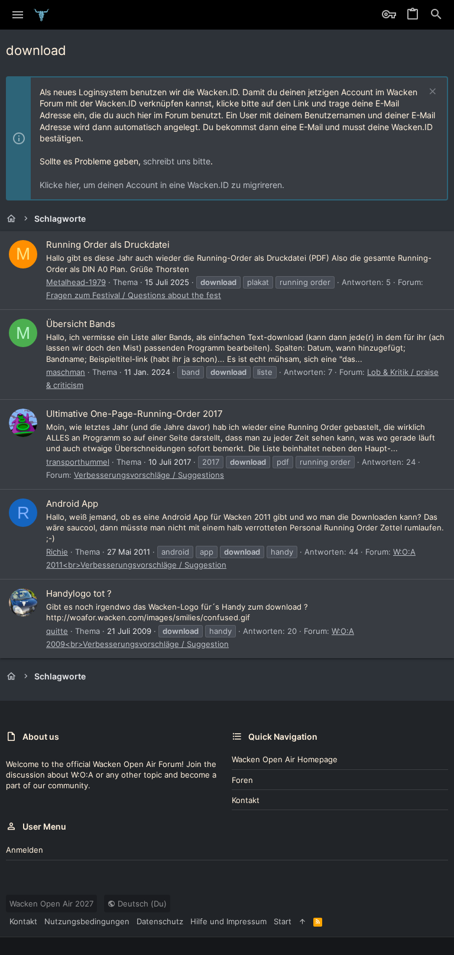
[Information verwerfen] (431, 92)
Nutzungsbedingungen (86, 921)
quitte (57, 631)
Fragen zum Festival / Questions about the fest (133, 295)
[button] (18, 14)
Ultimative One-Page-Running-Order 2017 (134, 413)
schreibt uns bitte (176, 161)
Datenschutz (160, 921)
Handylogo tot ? (79, 593)
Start (282, 921)
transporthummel (77, 462)
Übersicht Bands (80, 323)
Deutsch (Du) (141, 903)
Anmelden (24, 849)
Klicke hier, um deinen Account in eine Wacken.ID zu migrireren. (162, 185)
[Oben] (302, 921)
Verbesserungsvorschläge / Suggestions (149, 475)
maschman (65, 372)
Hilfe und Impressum (228, 921)
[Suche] (436, 14)
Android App (72, 503)
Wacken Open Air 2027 (51, 903)
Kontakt (246, 800)
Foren (242, 780)
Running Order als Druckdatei (108, 244)
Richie (57, 551)
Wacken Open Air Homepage (285, 759)
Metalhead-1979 (76, 282)
